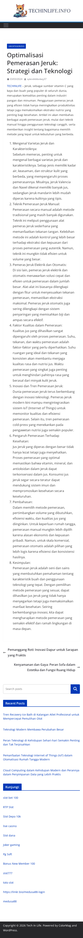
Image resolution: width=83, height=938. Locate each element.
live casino (10, 826)
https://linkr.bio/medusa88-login (24, 892)
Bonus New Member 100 (19, 863)
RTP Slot (8, 807)
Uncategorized (16, 46)
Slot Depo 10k (12, 816)
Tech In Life (33, 925)
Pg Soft (7, 854)
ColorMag (65, 925)
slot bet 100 (10, 797)
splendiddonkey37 (37, 79)
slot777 (7, 873)
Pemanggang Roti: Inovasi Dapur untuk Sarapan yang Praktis (43, 652)
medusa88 (10, 901)
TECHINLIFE (14, 86)
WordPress (10, 930)
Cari (75, 689)
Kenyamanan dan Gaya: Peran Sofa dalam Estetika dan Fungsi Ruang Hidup (44, 667)
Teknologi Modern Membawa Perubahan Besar (33, 729)
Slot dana (9, 835)
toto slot (8, 882)
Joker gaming (11, 845)
